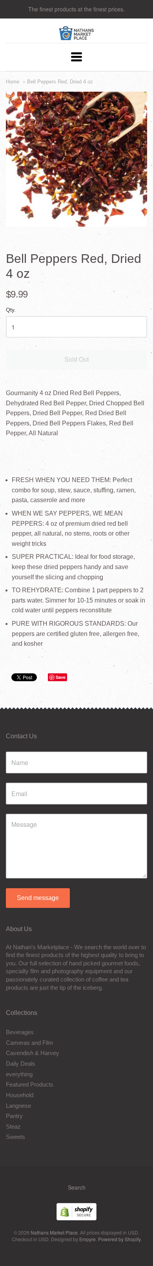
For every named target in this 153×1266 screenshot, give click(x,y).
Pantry (14, 1116)
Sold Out (76, 359)
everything (19, 1074)
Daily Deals (20, 1063)
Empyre (87, 1239)
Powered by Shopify (119, 1239)
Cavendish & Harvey (32, 1053)
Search (77, 1187)
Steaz (13, 1126)
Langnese (18, 1105)
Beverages (20, 1032)
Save (61, 677)
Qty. (11, 310)
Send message (38, 898)
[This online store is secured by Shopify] (76, 1217)
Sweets (15, 1136)
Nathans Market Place (54, 1232)
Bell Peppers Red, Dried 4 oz (60, 82)
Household (19, 1095)
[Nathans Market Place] (76, 36)
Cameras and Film (29, 1042)
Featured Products (29, 1084)
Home (12, 82)
